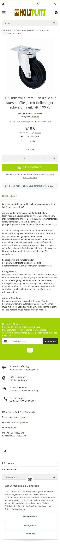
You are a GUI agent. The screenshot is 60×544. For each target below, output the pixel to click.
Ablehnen (30, 533)
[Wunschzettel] (55, 4)
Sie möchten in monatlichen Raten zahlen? (30, 176)
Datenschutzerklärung (12, 329)
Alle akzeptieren (30, 516)
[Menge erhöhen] (44, 158)
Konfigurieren (30, 525)
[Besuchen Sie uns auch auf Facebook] (30, 350)
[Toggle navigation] (6, 12)
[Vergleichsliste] (38, 4)
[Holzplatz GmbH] (30, 12)
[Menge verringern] (5, 158)
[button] (21, 3)
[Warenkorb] (56, 12)
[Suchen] (55, 23)
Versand (38, 133)
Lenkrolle (35, 116)
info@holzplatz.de (19, 422)
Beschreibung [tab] (9, 195)
